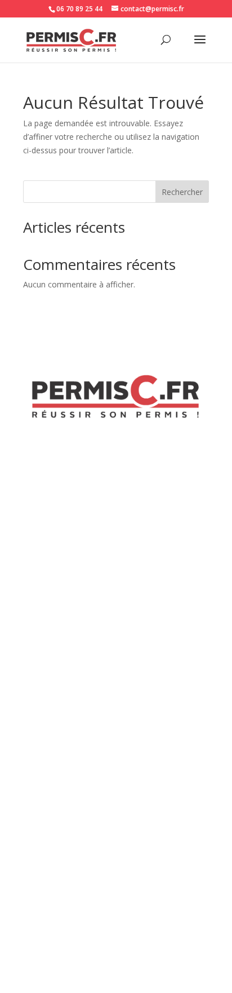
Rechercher (182, 192)
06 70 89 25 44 (79, 9)
